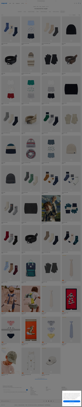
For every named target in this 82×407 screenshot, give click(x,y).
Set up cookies (71, 403)
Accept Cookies (71, 401)
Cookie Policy (73, 398)
